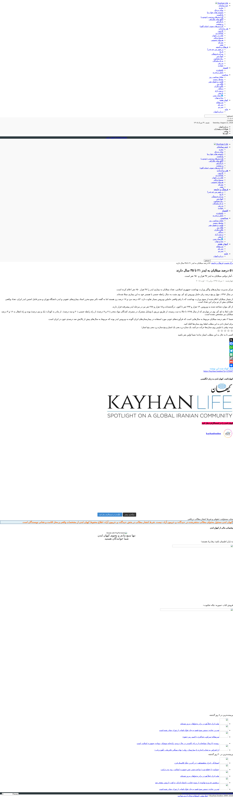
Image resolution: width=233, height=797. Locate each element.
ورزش (220, 63)
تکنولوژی (219, 70)
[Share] (116, 365)
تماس (226, 131)
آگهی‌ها (225, 133)
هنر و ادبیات (223, 29)
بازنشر (220, 93)
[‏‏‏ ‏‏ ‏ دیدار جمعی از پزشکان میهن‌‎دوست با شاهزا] (175, 448)
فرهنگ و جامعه (222, 47)
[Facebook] (116, 343)
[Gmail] (116, 362)
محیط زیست (218, 79)
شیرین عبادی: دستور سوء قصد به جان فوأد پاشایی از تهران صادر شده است (189, 730)
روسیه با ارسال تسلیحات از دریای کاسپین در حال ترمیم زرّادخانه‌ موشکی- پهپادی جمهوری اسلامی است (178, 743)
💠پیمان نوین (218, 95)
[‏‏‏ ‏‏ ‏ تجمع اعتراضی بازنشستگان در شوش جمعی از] (175, 486)
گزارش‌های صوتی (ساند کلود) (211, 26)
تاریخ (221, 52)
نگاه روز (220, 84)
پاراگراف (219, 22)
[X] (116, 340)
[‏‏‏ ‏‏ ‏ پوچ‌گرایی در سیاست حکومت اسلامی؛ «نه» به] (58, 497)
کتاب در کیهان (217, 35)
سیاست (225, 75)
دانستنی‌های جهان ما (215, 12)
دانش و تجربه (218, 72)
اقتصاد (225, 68)
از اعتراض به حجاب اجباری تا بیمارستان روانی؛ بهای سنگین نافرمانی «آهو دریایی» (186, 750)
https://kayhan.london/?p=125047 (218, 371)
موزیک (220, 42)
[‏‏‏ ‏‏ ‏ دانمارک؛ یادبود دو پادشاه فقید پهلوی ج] (58, 443)
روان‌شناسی (218, 59)
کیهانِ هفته (224, 100)
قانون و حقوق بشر (215, 82)
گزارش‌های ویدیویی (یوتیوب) (212, 17)
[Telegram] (116, 351)
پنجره (221, 8)
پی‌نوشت (219, 24)
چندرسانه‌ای (223, 5)
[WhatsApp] (116, 347)
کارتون (220, 31)
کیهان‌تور (219, 56)
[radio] (231, 331)
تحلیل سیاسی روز (216, 77)
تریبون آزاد (219, 91)
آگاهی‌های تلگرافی (216, 19)
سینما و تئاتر (218, 38)
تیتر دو (220, 107)
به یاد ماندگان (218, 61)
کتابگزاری (219, 33)
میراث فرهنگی (217, 54)
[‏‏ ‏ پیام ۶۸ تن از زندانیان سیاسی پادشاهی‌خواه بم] (175, 469)
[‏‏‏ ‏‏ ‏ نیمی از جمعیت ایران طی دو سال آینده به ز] (58, 463)
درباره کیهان (218, 112)
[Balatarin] (116, 354)
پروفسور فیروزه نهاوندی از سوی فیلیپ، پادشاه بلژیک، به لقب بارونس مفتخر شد (187, 783)
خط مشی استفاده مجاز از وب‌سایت (193, 796)
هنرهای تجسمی (217, 40)
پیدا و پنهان (219, 98)
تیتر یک (220, 105)
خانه (226, 109)
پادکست (220, 15)
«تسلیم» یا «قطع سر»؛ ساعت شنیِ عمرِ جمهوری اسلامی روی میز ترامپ (190, 769)
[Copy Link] (116, 358)
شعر (221, 45)
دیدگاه (220, 89)
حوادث (220, 65)
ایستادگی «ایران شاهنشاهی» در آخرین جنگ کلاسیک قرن (196, 763)
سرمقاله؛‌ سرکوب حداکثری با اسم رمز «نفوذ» (200, 737)
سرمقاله (219, 102)
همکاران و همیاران (221, 129)
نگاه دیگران (218, 86)
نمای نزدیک (218, 10)
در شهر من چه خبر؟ (215, 49)
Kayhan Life (222, 3)
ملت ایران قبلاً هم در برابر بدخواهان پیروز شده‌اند (199, 724)
